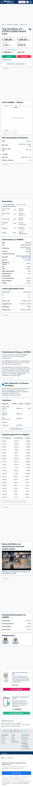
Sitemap (3, 743)
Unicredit (28, 251)
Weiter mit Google (16, 773)
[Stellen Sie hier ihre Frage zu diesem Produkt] (15, 640)
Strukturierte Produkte (12, 24)
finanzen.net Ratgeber (8, 392)
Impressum (24, 737)
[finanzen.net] (9, 1)
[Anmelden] (30, 2)
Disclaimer (24, 741)
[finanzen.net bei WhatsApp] (25, 731)
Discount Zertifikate (6, 723)
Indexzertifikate (26, 724)
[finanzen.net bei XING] (21, 731)
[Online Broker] (9, 2)
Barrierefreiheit (26, 749)
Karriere (3, 739)
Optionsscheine (5, 726)
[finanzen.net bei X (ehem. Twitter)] (14, 731)
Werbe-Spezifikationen (15, 741)
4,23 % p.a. (19, 408)
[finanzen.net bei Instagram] (4, 731)
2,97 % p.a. (19, 418)
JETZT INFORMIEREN (16, 689)
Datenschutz (25, 739)
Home (2, 24)
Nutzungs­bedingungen (25, 743)
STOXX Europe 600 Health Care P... (16, 49)
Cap (5, 132)
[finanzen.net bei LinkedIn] (18, 731)
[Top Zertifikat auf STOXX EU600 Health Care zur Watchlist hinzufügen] (29, 29)
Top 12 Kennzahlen (8, 204)
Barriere (11, 132)
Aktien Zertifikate (5, 724)
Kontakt (3, 737)
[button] (22, 2)
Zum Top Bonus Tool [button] (17, 429)
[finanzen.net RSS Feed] (28, 731)
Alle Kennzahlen (21, 204)
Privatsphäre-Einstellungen (25, 746)
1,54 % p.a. (19, 425)
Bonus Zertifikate (17, 723)
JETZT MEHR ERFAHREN (16, 713)
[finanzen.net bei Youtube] (11, 731)
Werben (13, 739)
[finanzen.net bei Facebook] (8, 731)
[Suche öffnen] (27, 2)
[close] (30, 758)
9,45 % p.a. (19, 414)
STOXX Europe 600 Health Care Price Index (23, 257)
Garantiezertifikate (16, 724)
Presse (3, 741)
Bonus (16, 132)
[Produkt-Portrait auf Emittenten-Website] (5, 644)
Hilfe (12, 737)
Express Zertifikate (15, 726)
